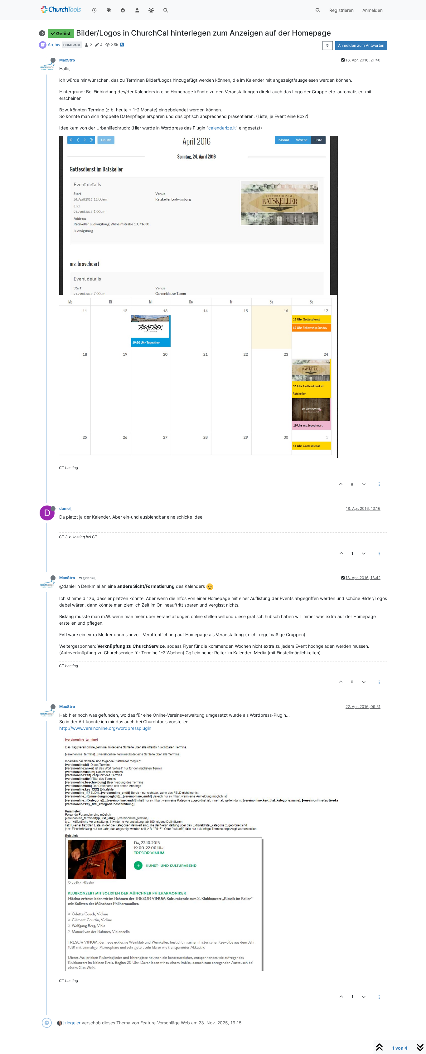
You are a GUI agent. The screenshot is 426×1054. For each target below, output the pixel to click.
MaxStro (67, 60)
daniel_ (65, 508)
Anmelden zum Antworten (361, 45)
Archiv (54, 44)
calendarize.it (222, 127)
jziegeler (71, 1022)
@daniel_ (89, 578)
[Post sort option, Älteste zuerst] (327, 45)
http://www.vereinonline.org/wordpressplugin (105, 728)
